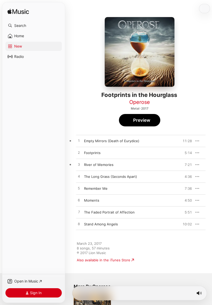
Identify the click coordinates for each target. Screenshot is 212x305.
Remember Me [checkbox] (96, 188)
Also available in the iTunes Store (103, 260)
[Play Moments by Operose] (79, 200)
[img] (18, 12)
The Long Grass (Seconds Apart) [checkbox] (110, 176)
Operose (139, 102)
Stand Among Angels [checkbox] (101, 224)
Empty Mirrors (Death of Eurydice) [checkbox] (111, 141)
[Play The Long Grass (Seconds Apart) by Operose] (79, 176)
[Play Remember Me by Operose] (79, 188)
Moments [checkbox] (91, 200)
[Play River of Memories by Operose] (79, 164)
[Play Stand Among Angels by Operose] (79, 224)
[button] (34, 25)
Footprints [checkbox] (92, 153)
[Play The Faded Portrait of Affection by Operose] (79, 212)
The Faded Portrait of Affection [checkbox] (109, 212)
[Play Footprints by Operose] (79, 152)
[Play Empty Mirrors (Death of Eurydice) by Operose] (79, 141)
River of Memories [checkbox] (98, 165)
